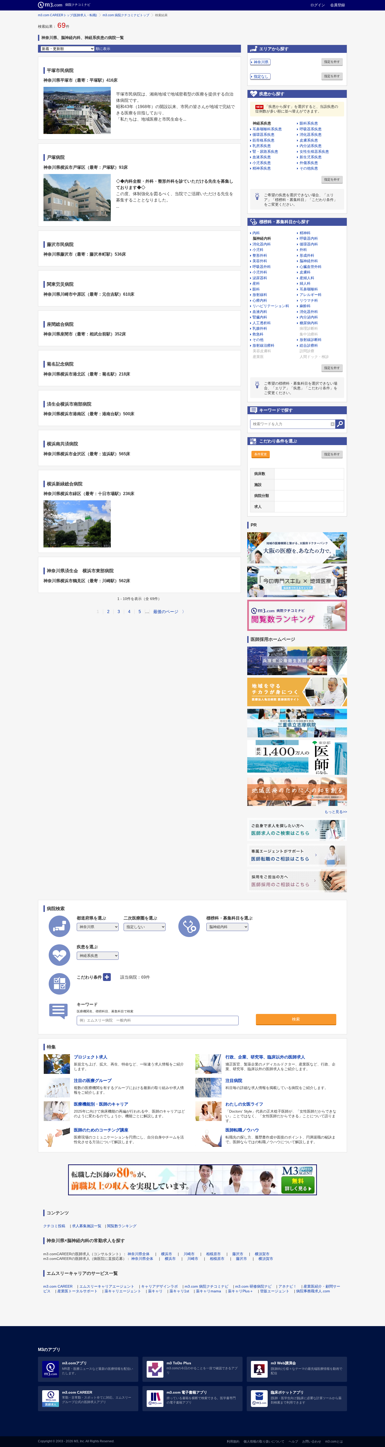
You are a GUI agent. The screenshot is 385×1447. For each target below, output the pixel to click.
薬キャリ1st (179, 1291)
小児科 (257, 250)
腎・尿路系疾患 (265, 151)
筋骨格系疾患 (263, 140)
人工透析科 (261, 323)
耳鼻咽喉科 (309, 289)
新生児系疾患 (311, 157)
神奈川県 (261, 62)
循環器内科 (309, 244)
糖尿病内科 (309, 323)
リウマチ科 (309, 300)
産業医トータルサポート (77, 1291)
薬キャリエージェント (122, 1291)
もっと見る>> (335, 812)
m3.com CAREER (58, 1286)
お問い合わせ (311, 1441)
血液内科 (259, 312)
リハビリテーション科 (270, 306)
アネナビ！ (287, 1286)
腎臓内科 (259, 317)
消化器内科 (261, 244)
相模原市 (213, 1254)
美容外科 (259, 261)
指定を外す (332, 62)
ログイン (317, 5)
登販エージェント (274, 1291)
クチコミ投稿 (54, 1226)
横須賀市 (262, 1254)
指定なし (261, 76)
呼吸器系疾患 (311, 129)
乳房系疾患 (261, 146)
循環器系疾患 (263, 134)
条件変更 (260, 454)
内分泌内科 (309, 317)
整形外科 (259, 255)
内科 (256, 233)
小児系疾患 (261, 163)
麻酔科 (305, 306)
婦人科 (305, 283)
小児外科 (259, 272)
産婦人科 (307, 278)
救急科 (257, 334)
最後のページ (165, 611)
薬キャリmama (208, 1291)
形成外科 (307, 255)
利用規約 (233, 1441)
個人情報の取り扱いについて (264, 1441)
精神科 (305, 233)
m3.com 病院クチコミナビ (206, 1286)
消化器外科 (309, 312)
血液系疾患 (261, 157)
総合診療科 (309, 345)
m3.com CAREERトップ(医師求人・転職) (67, 15)
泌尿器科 (259, 278)
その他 (257, 340)
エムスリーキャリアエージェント (106, 1286)
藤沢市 (237, 1254)
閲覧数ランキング (121, 1226)
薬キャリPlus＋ (240, 1291)
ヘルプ (293, 1441)
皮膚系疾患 (309, 140)
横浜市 (166, 1254)
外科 (303, 250)
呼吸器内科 (309, 238)
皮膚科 (305, 272)
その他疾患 (309, 168)
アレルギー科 (311, 295)
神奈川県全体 (139, 1254)
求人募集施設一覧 (86, 1226)
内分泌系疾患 (311, 146)
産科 (256, 283)
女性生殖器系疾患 (314, 151)
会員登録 (337, 5)
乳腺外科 (259, 328)
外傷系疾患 (309, 163)
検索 (296, 1019)
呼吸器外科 (261, 267)
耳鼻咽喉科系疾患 (267, 129)
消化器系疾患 (311, 134)
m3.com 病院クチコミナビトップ (126, 15)
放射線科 (259, 295)
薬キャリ (155, 1291)
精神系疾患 (261, 168)
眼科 (256, 289)
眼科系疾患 (309, 123)
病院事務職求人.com (313, 1291)
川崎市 (189, 1254)
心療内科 (259, 300)
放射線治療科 (263, 345)
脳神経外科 (309, 261)
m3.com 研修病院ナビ (253, 1286)
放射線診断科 (311, 340)
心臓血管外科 (311, 267)
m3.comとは (334, 1441)
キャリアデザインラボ (159, 1286)
